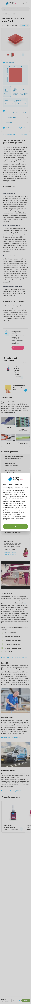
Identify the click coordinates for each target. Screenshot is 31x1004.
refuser (19, 503)
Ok (15, 526)
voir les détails (21, 505)
